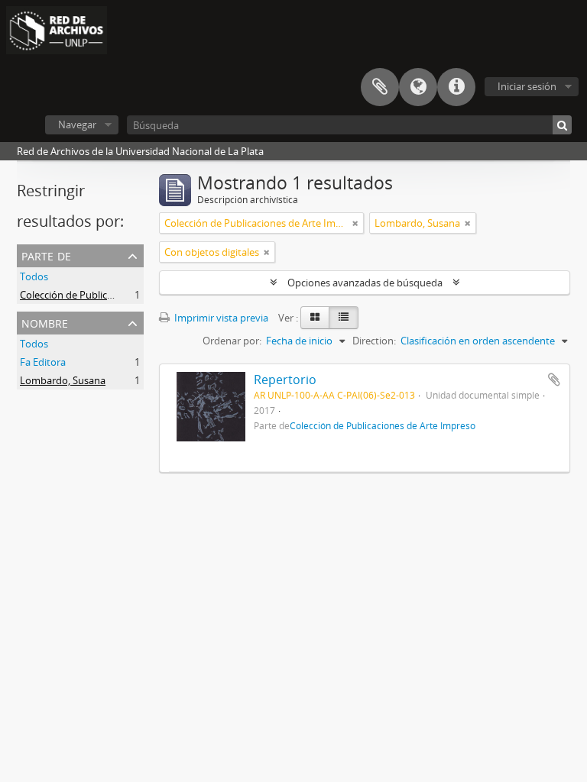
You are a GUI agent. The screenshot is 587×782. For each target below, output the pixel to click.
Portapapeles (380, 87)
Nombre (44, 322)
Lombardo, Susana (62, 380)
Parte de (46, 254)
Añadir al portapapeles (554, 379)
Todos (34, 276)
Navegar (77, 124)
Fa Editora (43, 362)
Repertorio (285, 379)
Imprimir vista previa (220, 318)
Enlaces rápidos (456, 87)
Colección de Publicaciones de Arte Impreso (118, 295)
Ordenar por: (232, 340)
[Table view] (343, 317)
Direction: (374, 340)
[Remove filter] (355, 223)
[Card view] (314, 317)
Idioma (418, 87)
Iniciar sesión (527, 86)
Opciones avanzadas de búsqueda (365, 282)
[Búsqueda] (562, 124)
